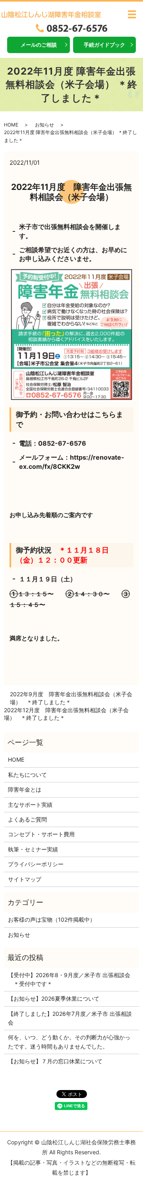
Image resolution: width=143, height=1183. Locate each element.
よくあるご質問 (27, 819)
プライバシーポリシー (36, 864)
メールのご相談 (39, 44)
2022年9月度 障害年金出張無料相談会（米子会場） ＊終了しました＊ (71, 698)
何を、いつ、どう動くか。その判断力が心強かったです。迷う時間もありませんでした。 (69, 1041)
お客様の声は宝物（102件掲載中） (51, 919)
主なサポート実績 (30, 804)
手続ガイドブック (104, 44)
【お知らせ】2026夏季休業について (53, 998)
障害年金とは (24, 789)
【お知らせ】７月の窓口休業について (55, 1061)
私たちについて (27, 774)
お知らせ (44, 125)
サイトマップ (24, 879)
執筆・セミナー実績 (33, 849)
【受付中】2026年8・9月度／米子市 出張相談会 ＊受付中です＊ (69, 979)
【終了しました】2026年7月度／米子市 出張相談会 (70, 1018)
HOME (11, 125)
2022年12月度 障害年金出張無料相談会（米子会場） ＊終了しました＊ (66, 714)
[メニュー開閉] (132, 14)
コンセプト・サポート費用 (41, 834)
